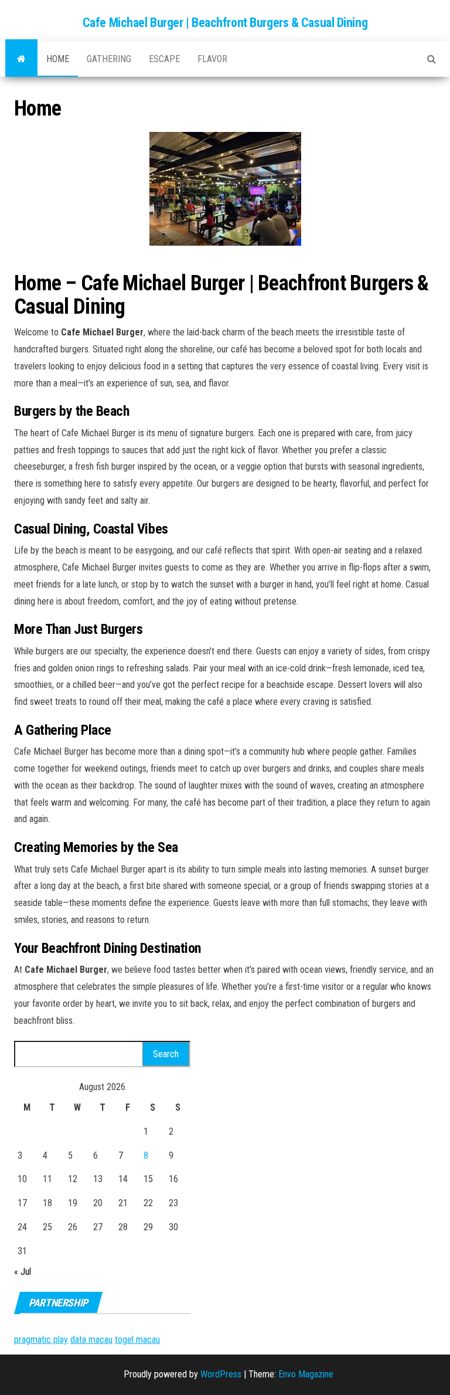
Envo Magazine (305, 1374)
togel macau (137, 1339)
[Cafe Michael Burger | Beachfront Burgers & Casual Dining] (21, 59)
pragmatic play (41, 1339)
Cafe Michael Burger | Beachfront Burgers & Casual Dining (225, 22)
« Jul (22, 1271)
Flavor (212, 59)
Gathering (109, 59)
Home (57, 59)
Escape (164, 59)
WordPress (220, 1374)
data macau (91, 1339)
